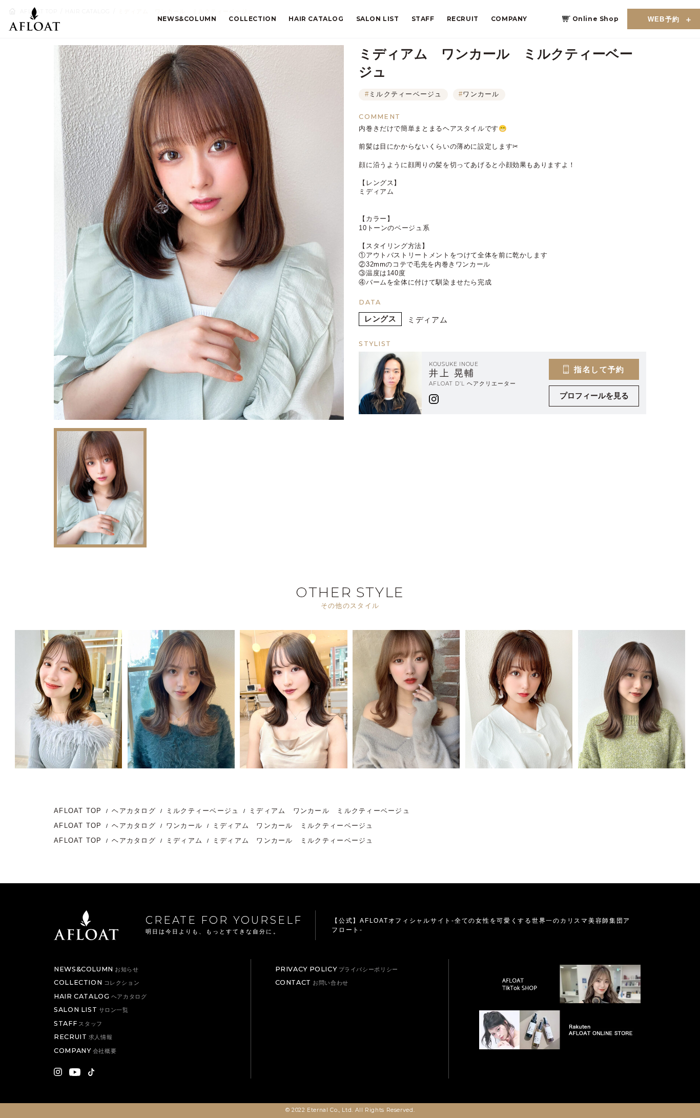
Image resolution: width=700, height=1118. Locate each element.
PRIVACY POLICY (336, 969)
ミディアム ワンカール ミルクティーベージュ (333, 811)
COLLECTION (252, 19)
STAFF (423, 19)
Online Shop (595, 19)
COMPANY (509, 19)
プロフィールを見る (594, 396)
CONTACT (311, 982)
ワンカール (479, 94)
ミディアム (427, 320)
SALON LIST (377, 19)
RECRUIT (463, 19)
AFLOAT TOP (78, 811)
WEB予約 (664, 19)
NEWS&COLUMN (187, 19)
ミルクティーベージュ (403, 94)
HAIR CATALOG (316, 19)
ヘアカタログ (134, 811)
